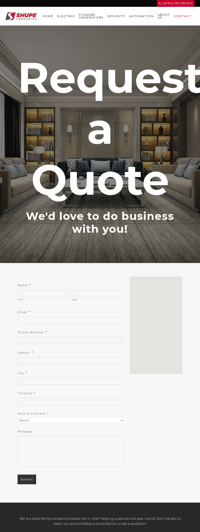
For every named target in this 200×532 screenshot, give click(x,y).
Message (25, 431)
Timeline (26, 393)
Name (24, 285)
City (22, 373)
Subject (26, 352)
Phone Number (32, 332)
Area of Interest (33, 413)
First (20, 299)
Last (74, 299)
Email (24, 312)
